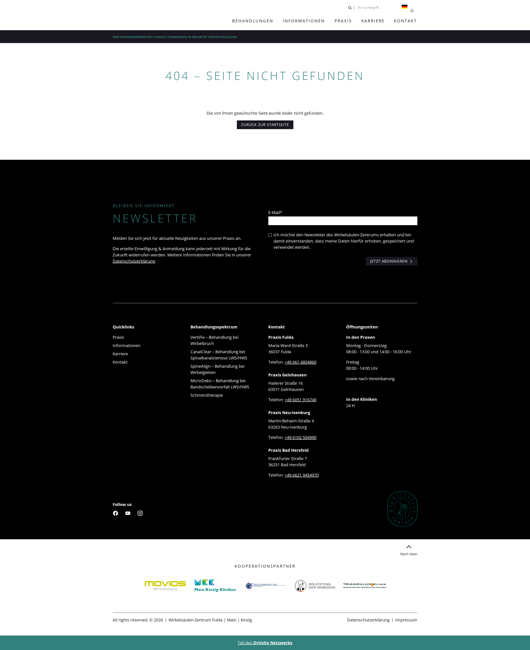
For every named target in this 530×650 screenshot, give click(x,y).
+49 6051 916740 (300, 399)
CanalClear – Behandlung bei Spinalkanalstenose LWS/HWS (218, 355)
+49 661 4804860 (300, 362)
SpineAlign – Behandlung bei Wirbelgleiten (217, 369)
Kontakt (120, 362)
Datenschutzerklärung (134, 261)
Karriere (120, 354)
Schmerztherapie (206, 395)
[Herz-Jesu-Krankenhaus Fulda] (215, 585)
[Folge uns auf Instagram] (140, 513)
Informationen (126, 345)
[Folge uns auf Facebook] (115, 513)
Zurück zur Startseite (265, 124)
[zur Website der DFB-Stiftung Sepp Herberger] (265, 585)
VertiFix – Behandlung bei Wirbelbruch (214, 340)
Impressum (406, 620)
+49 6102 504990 (300, 437)
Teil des (265, 642)
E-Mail (275, 212)
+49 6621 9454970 (302, 475)
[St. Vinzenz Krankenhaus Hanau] (364, 585)
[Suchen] (351, 8)
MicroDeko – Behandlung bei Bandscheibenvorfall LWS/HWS (219, 384)
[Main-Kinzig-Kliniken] (165, 585)
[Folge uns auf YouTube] (128, 513)
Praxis (118, 337)
